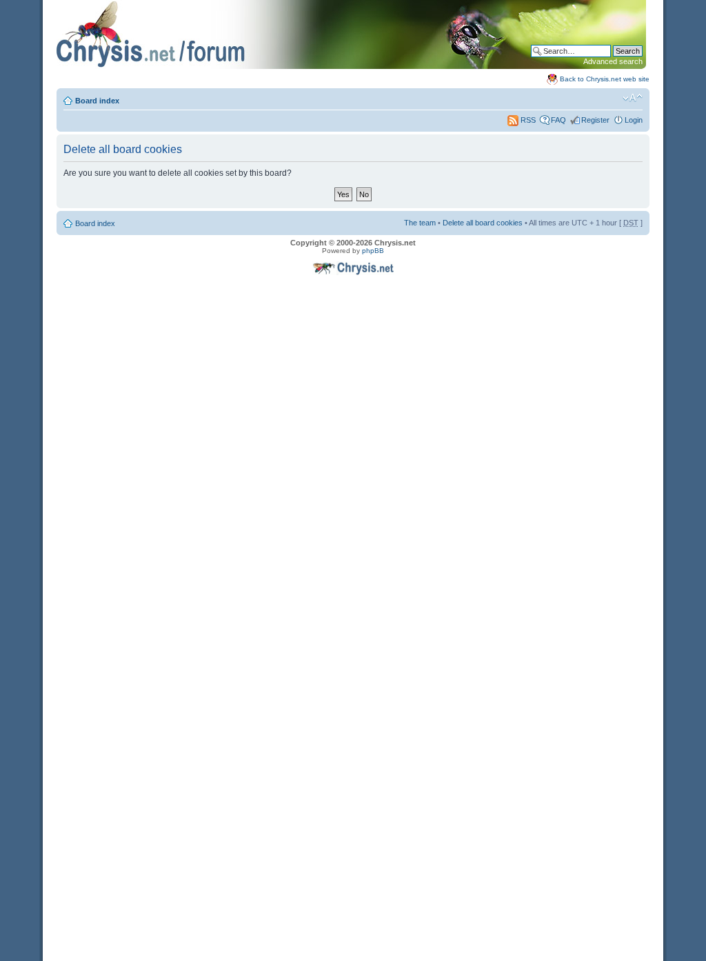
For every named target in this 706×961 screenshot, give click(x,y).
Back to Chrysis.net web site (604, 79)
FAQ (558, 120)
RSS (527, 120)
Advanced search (613, 61)
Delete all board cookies (483, 223)
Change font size (633, 98)
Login (634, 120)
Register (595, 120)
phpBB (373, 250)
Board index (97, 101)
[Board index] (351, 66)
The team (420, 223)
